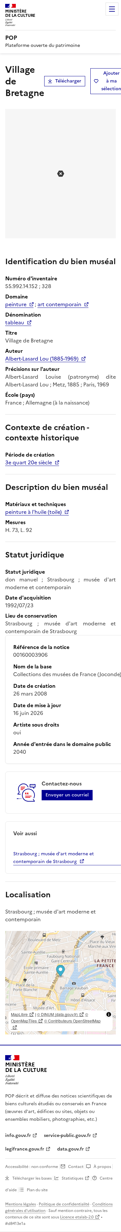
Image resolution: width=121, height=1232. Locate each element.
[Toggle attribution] (109, 1014)
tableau (14, 322)
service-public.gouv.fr (67, 1135)
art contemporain (59, 304)
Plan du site (37, 1190)
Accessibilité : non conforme (31, 1167)
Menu (112, 9)
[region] (60, 982)
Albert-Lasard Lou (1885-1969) (41, 358)
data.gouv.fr (70, 1149)
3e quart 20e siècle (28, 462)
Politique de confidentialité (64, 1204)
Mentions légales (20, 1204)
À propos (102, 1167)
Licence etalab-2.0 (77, 1217)
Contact (76, 1167)
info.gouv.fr (18, 1135)
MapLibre (19, 1014)
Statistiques (72, 1178)
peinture (15, 304)
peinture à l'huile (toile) (33, 512)
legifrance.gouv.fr (24, 1149)
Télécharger (68, 81)
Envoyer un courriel (67, 795)
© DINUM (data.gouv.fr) (57, 1014)
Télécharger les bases (32, 1178)
